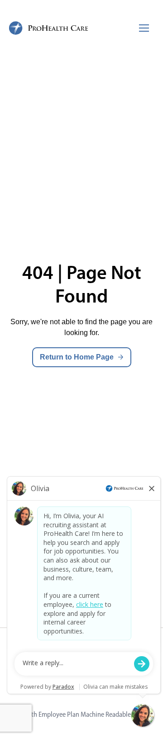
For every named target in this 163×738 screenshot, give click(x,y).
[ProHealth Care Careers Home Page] (49, 28)
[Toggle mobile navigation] (144, 28)
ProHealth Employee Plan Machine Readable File (75, 714)
